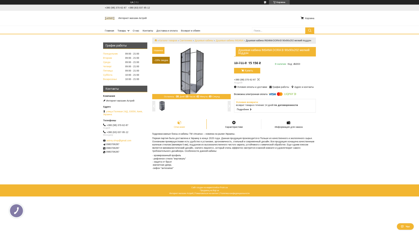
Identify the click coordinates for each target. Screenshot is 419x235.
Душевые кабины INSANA (229, 40)
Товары (121, 30)
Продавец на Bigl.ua (209, 190)
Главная (109, 30)
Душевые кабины (204, 40)
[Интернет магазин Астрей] (110, 18)
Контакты (148, 30)
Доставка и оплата (167, 30)
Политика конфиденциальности (235, 193)
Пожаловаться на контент (207, 193)
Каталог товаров (168, 40)
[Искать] (309, 30)
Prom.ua (224, 187)
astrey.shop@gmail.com (118, 140)
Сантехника (186, 40)
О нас (136, 30)
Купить (249, 70)
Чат (408, 226)
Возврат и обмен (190, 30)
